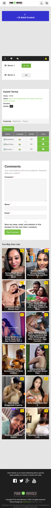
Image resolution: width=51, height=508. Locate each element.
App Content (13, 98)
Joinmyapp (30, 98)
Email (8, 213)
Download (8, 129)
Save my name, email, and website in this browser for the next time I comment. (23, 225)
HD (27, 65)
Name (8, 204)
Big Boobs (22, 98)
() (18, 58)
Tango (13, 101)
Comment (9, 177)
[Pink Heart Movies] (16, 3)
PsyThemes (26, 502)
